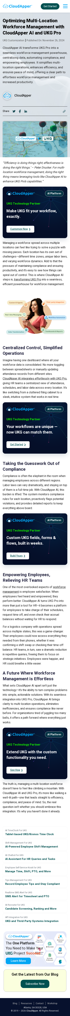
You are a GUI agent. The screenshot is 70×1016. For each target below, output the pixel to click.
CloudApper (22, 95)
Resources (26, 1003)
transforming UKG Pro (27, 279)
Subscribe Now (35, 984)
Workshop (52, 1003)
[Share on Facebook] (20, 111)
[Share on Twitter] (14, 111)
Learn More (18, 961)
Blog (15, 1003)
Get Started (50, 6)
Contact (40, 1003)
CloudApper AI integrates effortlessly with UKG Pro (35, 378)
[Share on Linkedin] (26, 111)
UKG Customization (13, 40)
